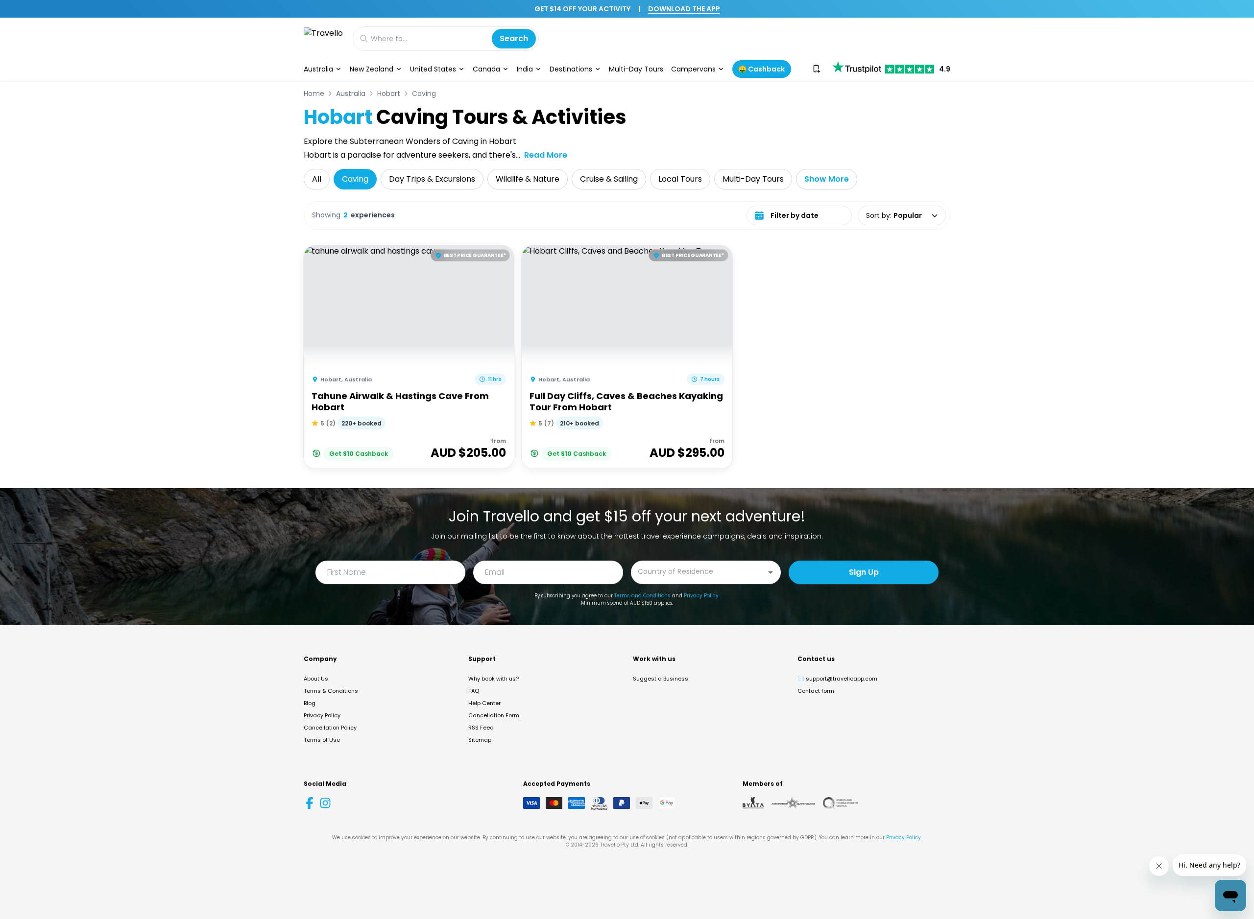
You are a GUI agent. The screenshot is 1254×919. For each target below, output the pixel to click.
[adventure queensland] (793, 803)
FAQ (473, 691)
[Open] (770, 572)
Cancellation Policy (330, 727)
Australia (318, 69)
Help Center (484, 703)
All (316, 179)
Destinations (571, 69)
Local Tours (680, 179)
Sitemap (479, 740)
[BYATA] (753, 803)
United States (433, 69)
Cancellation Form (493, 715)
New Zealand (371, 69)
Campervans (693, 69)
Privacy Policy (701, 595)
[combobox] (698, 571)
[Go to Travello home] (323, 38)
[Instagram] (325, 803)
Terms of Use (322, 740)
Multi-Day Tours (636, 69)
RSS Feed (481, 727)
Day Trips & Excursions (432, 179)
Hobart (388, 93)
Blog (309, 703)
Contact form (815, 691)
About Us (316, 679)
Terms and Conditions (642, 595)
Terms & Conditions (331, 691)
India (525, 69)
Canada (486, 69)
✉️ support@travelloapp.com (837, 679)
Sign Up (864, 572)
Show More (826, 179)
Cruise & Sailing (609, 179)
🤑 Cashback (761, 69)
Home (314, 93)
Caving (424, 93)
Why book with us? (493, 679)
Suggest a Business (660, 679)
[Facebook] (309, 803)
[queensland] (840, 803)
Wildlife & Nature (527, 179)
